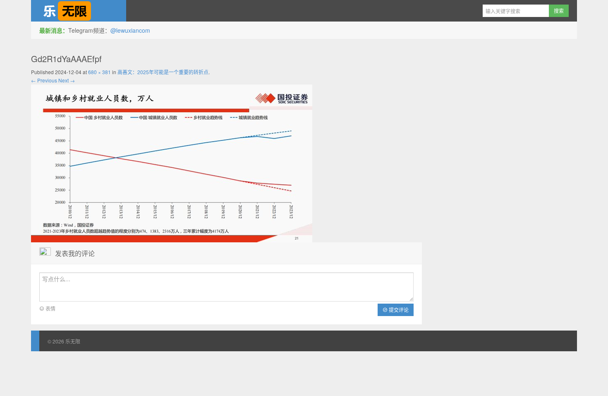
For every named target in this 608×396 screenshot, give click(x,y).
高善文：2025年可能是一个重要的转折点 (162, 71)
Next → (66, 80)
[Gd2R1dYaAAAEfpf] (171, 162)
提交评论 (398, 309)
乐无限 (78, 11)
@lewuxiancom (130, 30)
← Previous (44, 80)
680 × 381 (99, 71)
